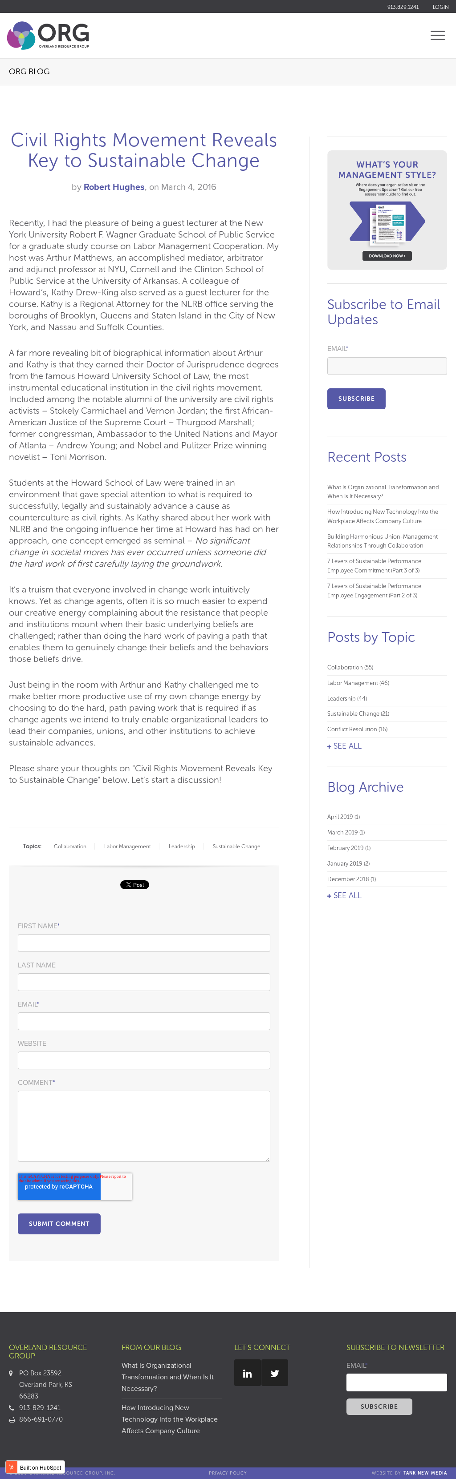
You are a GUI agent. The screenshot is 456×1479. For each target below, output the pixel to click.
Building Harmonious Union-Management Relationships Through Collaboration (382, 541)
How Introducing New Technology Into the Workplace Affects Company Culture (382, 516)
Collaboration (70, 846)
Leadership (182, 846)
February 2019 (348, 848)
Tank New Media (425, 1473)
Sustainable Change (237, 846)
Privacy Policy (228, 1473)
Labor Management (127, 846)
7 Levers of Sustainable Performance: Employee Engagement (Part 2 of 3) (375, 591)
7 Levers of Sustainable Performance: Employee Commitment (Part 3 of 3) (375, 566)
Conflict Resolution (357, 729)
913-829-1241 (40, 1408)
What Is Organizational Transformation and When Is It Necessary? (383, 492)
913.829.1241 (403, 7)
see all (348, 746)
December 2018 (351, 879)
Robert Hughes (114, 187)
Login (441, 7)
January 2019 (348, 863)
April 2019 (343, 817)
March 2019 (346, 832)
